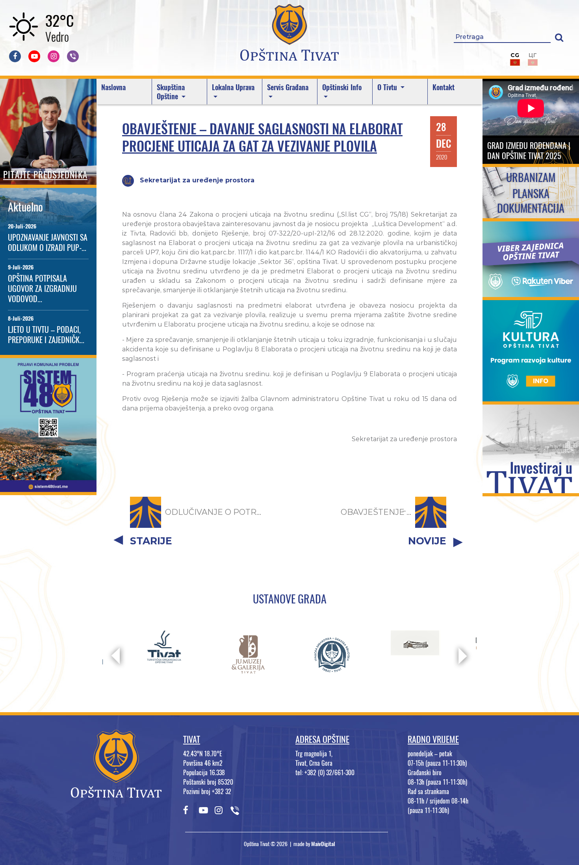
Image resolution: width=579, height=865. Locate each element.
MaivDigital (323, 844)
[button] (559, 37)
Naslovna (113, 87)
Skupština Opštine (171, 91)
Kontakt (443, 87)
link (48, 487)
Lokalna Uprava (233, 87)
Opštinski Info (342, 87)
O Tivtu (388, 87)
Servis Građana (287, 87)
